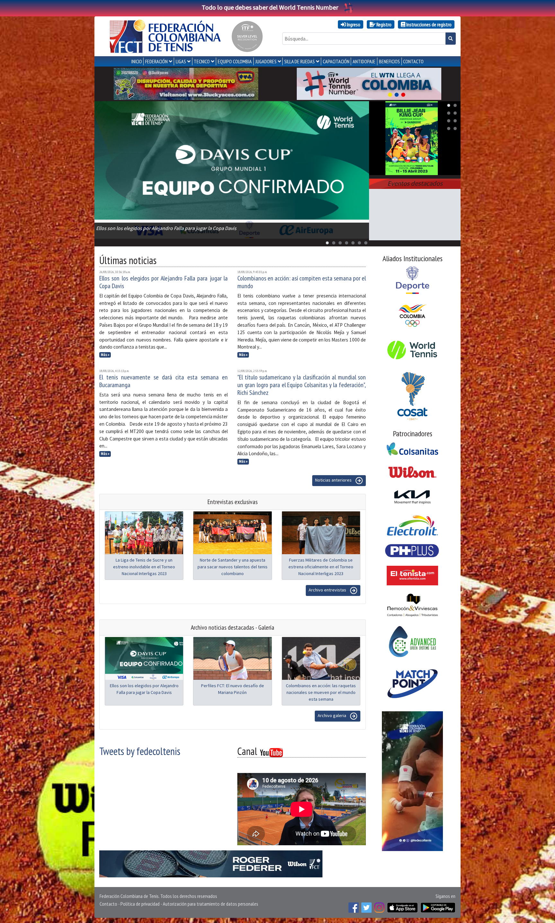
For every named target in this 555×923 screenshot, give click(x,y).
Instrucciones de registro (428, 24)
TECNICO (202, 61)
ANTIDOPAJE (364, 61)
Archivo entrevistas (328, 590)
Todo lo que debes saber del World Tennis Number (270, 7)
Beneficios (389, 61)
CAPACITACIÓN (336, 61)
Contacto (108, 904)
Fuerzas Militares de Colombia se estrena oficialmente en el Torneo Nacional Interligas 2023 (320, 566)
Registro (383, 24)
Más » (105, 354)
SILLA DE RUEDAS (299, 61)
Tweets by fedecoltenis (139, 751)
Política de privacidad (140, 904)
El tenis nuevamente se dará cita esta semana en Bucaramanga (163, 381)
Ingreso (353, 24)
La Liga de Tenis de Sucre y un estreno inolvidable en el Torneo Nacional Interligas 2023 (144, 566)
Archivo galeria (332, 715)
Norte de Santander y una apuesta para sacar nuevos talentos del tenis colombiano (233, 566)
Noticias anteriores (334, 480)
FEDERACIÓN (156, 61)
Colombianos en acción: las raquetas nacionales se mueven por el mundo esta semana (321, 692)
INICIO (136, 61)
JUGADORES (266, 61)
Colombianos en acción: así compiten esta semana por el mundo (301, 282)
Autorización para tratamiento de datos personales (210, 904)
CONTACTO (413, 61)
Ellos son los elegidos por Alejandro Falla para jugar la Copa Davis (163, 282)
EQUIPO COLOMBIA (235, 61)
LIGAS (181, 61)
